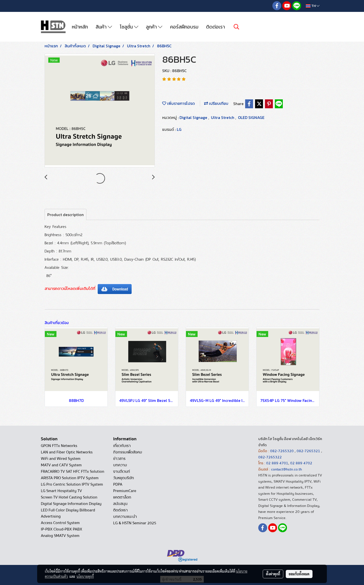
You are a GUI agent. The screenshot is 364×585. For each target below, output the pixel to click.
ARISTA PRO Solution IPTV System (70, 478)
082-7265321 (308, 451)
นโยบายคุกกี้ (85, 576)
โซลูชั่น (127, 26)
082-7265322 (270, 457)
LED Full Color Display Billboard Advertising (68, 513)
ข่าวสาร (119, 458)
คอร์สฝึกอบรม (184, 26)
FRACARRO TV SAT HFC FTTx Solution (72, 471)
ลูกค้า (152, 26)
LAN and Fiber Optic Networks (67, 452)
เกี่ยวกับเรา (122, 446)
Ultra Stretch (223, 117)
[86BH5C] (100, 110)
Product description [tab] (65, 215)
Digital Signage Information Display (71, 504)
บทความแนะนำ (125, 516)
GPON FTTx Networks (59, 446)
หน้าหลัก (80, 26)
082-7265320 (282, 451)
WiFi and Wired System (60, 458)
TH (313, 5)
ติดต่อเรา (215, 26)
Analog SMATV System (60, 535)
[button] (236, 26)
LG (179, 129)
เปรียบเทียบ (218, 103)
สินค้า (102, 26)
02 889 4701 (277, 463)
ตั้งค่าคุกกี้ (273, 574)
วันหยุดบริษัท (123, 478)
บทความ (120, 465)
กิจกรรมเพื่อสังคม (127, 452)
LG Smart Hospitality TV (61, 491)
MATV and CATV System (61, 465)
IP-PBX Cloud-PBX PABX (61, 529)
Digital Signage (194, 117)
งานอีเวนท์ (121, 471)
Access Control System (60, 523)
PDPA (117, 484)
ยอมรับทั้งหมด (299, 574)
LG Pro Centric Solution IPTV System (72, 484)
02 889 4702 (301, 463)
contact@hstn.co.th (286, 469)
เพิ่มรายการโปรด (180, 103)
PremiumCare (124, 491)
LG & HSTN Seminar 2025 (134, 523)
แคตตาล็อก (122, 497)
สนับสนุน (120, 504)
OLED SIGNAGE (251, 117)
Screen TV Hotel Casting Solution (69, 497)
